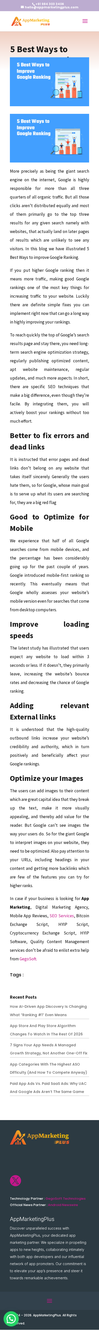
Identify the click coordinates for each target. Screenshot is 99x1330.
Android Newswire (63, 1204)
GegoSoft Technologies (65, 1198)
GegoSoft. (28, 959)
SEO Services (62, 916)
